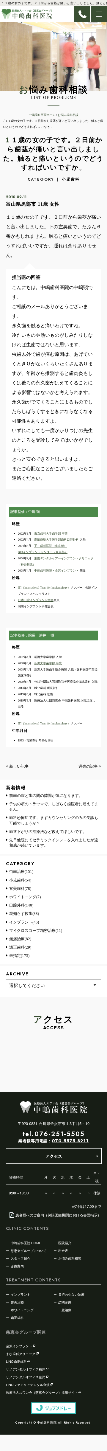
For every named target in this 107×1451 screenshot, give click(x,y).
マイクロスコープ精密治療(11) (35, 930)
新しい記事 (19, 766)
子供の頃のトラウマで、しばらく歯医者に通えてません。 (53, 806)
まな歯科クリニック (20, 1353)
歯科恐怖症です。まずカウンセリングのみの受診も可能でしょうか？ (53, 820)
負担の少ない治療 (71, 1294)
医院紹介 (64, 1242)
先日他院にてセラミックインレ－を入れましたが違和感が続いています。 (53, 843)
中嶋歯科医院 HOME (26, 1242)
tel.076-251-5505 (54, 1133)
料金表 (63, 1250)
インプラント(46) (24, 922)
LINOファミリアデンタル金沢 (28, 1384)
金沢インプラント (19, 1345)
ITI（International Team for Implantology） (44, 587)
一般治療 (64, 1309)
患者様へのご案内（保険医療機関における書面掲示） (58, 1214)
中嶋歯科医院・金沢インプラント (56, 570)
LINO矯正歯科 (16, 1361)
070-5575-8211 (70, 1141)
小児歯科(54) (20, 880)
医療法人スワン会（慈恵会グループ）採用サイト (42, 1392)
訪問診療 (64, 1302)
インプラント (20, 1294)
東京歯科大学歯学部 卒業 (51, 533)
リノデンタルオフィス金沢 (25, 1376)
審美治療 (17, 1302)
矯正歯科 (17, 1317)
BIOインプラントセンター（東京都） (42, 552)
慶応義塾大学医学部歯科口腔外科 (56, 539)
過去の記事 (88, 766)
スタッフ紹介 (20, 1258)
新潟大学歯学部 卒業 (48, 663)
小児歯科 (71, 179)
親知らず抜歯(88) (24, 913)
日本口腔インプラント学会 (36, 600)
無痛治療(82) (20, 939)
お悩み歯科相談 (69, 1258)
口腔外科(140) (21, 905)
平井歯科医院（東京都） (50, 545)
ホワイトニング (22, 1309)
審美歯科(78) (20, 888)
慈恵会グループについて (29, 1250)
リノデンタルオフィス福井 (25, 1369)
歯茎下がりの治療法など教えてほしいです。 (47, 831)
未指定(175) (19, 955)
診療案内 (17, 1266)
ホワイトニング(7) (25, 897)
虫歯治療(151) (21, 871)
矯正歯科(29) (20, 947)
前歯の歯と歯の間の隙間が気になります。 (46, 795)
